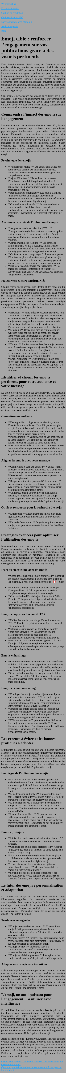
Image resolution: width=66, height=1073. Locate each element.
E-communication (10, 8)
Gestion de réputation (12, 13)
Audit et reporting (10, 26)
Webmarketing (8, 4)
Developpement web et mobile (16, 22)
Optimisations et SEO (12, 17)
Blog (3, 31)
